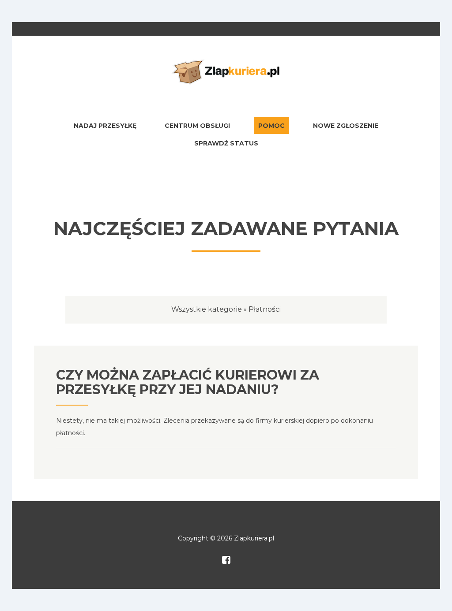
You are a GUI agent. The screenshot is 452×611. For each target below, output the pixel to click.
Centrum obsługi (197, 126)
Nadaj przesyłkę (105, 126)
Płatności (265, 309)
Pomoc (271, 126)
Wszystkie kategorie (206, 309)
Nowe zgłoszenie (345, 126)
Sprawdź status (226, 143)
